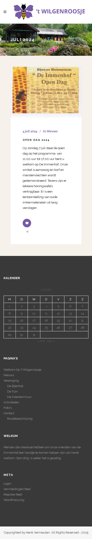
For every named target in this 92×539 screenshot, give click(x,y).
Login (7, 483)
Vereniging (11, 380)
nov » (50, 341)
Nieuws (52, 131)
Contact (9, 413)
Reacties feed (13, 494)
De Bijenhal (15, 386)
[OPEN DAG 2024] (46, 92)
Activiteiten (11, 402)
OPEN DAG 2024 (36, 140)
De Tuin (12, 391)
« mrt (41, 341)
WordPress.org (14, 500)
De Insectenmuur (19, 397)
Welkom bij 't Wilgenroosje (22, 369)
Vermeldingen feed (17, 489)
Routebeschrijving (20, 418)
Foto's (8, 408)
